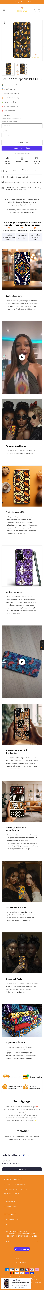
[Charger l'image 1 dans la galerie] (8, 69)
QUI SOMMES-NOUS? (10, 1207)
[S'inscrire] (37, 1241)
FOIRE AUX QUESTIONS (11, 1220)
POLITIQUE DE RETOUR (11, 1194)
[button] (4, 10)
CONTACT (7, 1224)
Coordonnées (37, 1282)
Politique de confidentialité (34, 1279)
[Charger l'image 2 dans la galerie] (22, 69)
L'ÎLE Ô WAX (16, 1277)
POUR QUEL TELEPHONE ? (9, 122)
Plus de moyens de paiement (22, 153)
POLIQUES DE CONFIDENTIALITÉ (14, 1185)
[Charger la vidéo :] (22, 357)
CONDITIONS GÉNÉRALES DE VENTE (15, 1189)
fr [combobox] (26, 1155)
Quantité (4, 131)
